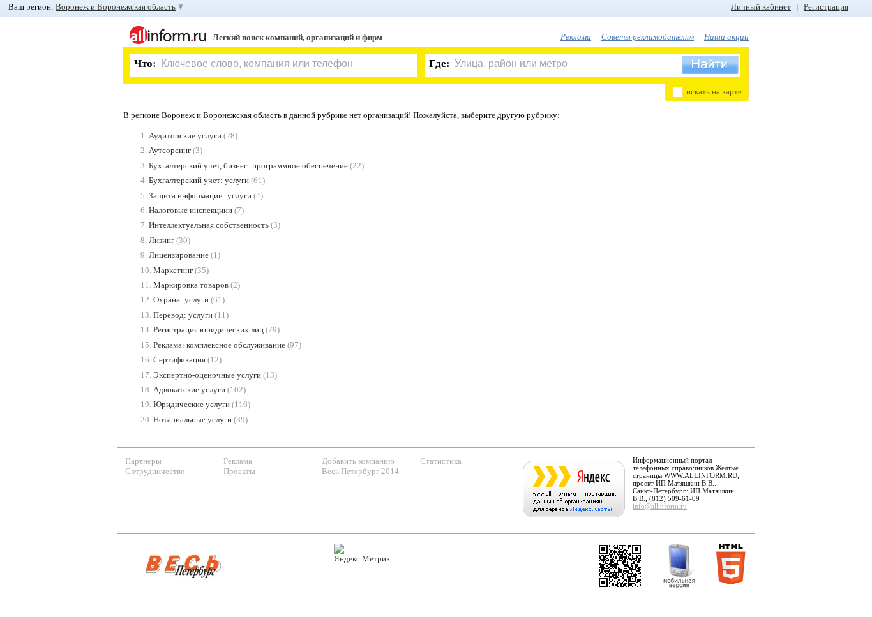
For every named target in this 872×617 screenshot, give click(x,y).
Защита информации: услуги (200, 195)
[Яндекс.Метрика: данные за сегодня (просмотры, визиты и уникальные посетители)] (362, 553)
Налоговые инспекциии (190, 210)
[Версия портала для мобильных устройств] (679, 566)
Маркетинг (173, 270)
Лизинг (161, 240)
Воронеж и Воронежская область (116, 6)
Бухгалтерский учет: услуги (199, 180)
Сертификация (179, 359)
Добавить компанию (358, 461)
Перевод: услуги (183, 315)
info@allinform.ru (660, 506)
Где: (439, 63)
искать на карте (714, 91)
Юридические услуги (191, 404)
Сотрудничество (155, 471)
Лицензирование (179, 255)
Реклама (575, 36)
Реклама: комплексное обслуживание (219, 345)
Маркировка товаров (191, 285)
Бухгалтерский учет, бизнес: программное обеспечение (248, 165)
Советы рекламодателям (647, 36)
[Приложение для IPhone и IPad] (620, 566)
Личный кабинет (761, 6)
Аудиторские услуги (185, 135)
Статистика (441, 461)
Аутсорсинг (170, 150)
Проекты (239, 471)
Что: (145, 63)
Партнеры (143, 461)
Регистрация (826, 6)
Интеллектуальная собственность (209, 225)
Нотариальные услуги (192, 419)
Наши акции (726, 36)
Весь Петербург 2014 (360, 471)
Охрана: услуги (181, 299)
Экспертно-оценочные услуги (207, 375)
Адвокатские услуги (189, 389)
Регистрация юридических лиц (208, 329)
